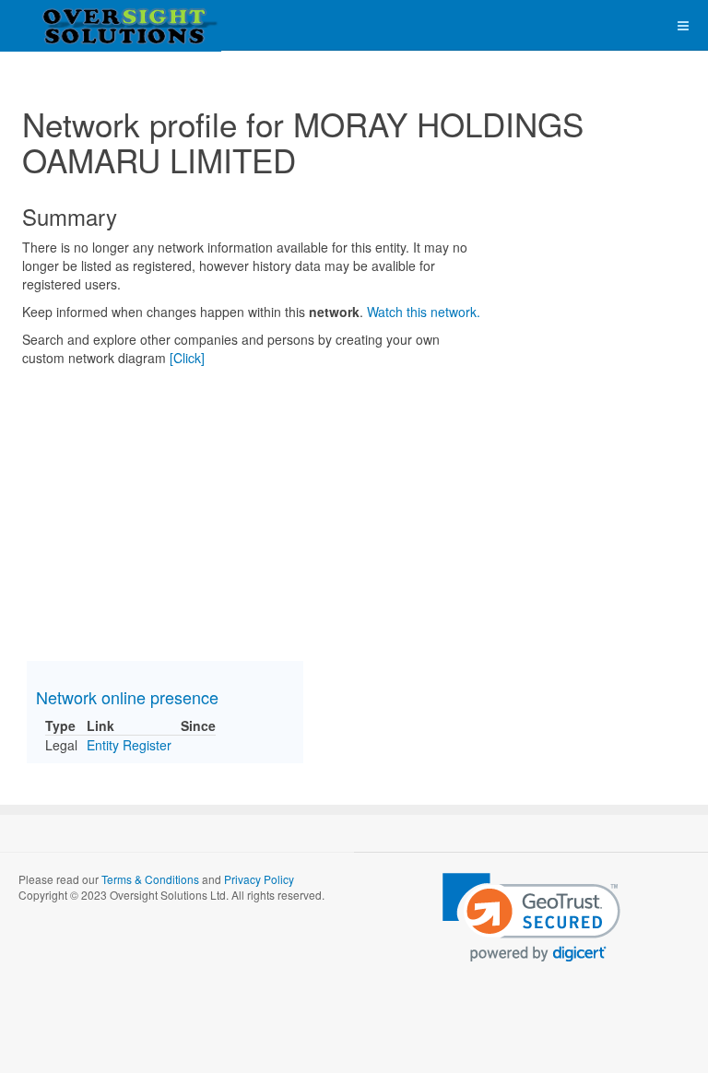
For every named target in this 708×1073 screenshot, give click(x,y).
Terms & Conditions (150, 879)
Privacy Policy (259, 879)
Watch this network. (423, 311)
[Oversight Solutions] (74, 25)
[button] (531, 917)
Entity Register (129, 745)
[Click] (187, 357)
